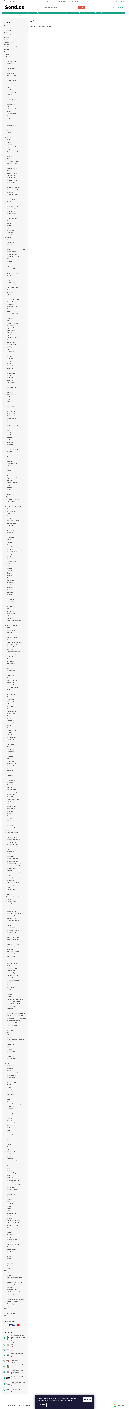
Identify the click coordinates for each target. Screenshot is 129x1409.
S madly (9, 1199)
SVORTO (9, 961)
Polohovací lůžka (11, 1151)
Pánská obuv (10, 949)
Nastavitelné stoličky (12, 1075)
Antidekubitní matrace (13, 1154)
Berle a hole (10, 1030)
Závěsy (9, 1087)
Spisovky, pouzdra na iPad (13, 449)
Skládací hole (10, 1056)
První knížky (10, 185)
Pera (7, 349)
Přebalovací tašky (12, 254)
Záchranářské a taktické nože (15, 866)
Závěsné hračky (11, 166)
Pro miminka (9, 135)
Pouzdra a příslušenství (13, 873)
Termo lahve (10, 233)
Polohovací (10, 1111)
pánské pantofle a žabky (13, 954)
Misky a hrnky (10, 718)
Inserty (9, 518)
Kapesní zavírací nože (12, 832)
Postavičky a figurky (12, 85)
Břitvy (8, 563)
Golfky (8, 149)
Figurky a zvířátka (11, 99)
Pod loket (10, 982)
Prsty (8, 1140)
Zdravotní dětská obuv (13, 928)
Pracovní (9, 1171)
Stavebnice (7, 40)
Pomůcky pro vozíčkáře (13, 1244)
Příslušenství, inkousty (12, 416)
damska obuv (10, 935)
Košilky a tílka (10, 304)
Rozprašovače (11, 713)
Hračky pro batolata (12, 168)
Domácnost (7, 49)
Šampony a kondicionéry (13, 652)
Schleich (9, 90)
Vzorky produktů (11, 828)
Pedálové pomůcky (12, 1078)
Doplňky (9, 1175)
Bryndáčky (10, 335)
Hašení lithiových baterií (13, 1292)
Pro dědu (9, 544)
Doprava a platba (74, 1)
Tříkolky (9, 159)
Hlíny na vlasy (10, 666)
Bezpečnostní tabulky (12, 1297)
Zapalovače (9, 497)
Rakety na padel (11, 1313)
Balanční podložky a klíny (13, 1223)
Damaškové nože (11, 878)
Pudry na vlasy (11, 671)
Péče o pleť (10, 818)
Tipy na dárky (10, 530)
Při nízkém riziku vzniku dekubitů (16, 1013)
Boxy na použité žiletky (13, 694)
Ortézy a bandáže (11, 1123)
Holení (7, 528)
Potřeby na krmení (12, 218)
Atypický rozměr (12, 994)
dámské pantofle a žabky (13, 942)
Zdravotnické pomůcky (12, 975)
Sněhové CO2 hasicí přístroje (14, 1282)
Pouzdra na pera (11, 409)
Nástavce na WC (11, 1194)
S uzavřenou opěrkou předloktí (15, 1042)
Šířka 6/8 (9, 573)
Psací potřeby (8, 347)
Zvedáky (9, 1090)
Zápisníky (9, 452)
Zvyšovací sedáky (12, 1092)
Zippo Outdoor (10, 525)
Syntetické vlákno (11, 590)
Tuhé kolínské (10, 704)
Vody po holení (11, 618)
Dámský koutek (11, 809)
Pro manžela (10, 533)
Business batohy (11, 909)
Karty (8, 106)
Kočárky (9, 137)
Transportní (10, 1116)
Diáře (8, 466)
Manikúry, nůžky (11, 890)
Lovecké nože (10, 849)
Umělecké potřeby (11, 394)
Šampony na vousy (12, 637)
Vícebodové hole (11, 1059)
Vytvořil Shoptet (121, 1405)
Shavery (9, 802)
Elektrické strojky (11, 561)
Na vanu (9, 1209)
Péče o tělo (10, 813)
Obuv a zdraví (8, 923)
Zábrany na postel (12, 294)
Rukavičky (9, 333)
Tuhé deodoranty (11, 711)
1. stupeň (9, 904)
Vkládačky (9, 133)
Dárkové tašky (10, 437)
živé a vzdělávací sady (12, 109)
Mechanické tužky (11, 385)
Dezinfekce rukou (11, 737)
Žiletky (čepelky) (11, 690)
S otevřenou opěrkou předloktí (15, 1040)
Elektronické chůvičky (13, 287)
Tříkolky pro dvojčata (13, 161)
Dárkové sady (10, 487)
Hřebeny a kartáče (12, 680)
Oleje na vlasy (10, 675)
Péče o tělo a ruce (11, 735)
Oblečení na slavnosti (12, 337)
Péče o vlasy (10, 649)
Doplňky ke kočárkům (12, 147)
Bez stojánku (10, 597)
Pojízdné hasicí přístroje (13, 1294)
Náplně (8, 430)
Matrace (9, 990)
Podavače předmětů (12, 1240)
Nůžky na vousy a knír (12, 644)
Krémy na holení (11, 609)
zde (71, 1400)
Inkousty (9, 421)
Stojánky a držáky (11, 721)
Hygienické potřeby (12, 266)
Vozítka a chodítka (12, 209)
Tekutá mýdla (10, 747)
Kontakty (49, 1)
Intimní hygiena (11, 744)
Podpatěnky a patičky (13, 968)
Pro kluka (9, 542)
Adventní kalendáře (12, 102)
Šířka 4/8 (9, 568)
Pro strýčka (10, 547)
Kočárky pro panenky (12, 195)
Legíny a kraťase (11, 328)
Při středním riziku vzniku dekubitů (16, 1016)
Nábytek (9, 237)
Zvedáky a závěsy (12, 1085)
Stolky (8, 1166)
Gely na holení (10, 611)
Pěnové (9, 992)
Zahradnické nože (11, 871)
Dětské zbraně (10, 73)
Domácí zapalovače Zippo (13, 521)
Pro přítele (10, 540)
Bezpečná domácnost (13, 290)
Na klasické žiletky (12, 552)
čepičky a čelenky (11, 330)
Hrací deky (10, 261)
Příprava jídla (10, 228)
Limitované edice (11, 371)
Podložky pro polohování (13, 1021)
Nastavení (41, 1405)
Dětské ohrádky (11, 292)
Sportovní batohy (11, 911)
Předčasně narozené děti (13, 299)
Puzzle (6, 28)
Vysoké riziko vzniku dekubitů (16, 1004)
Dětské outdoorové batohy (14, 913)
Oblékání (9, 1235)
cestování (9, 202)
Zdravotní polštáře (12, 1025)
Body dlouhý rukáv (12, 306)
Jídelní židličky (11, 242)
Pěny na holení (11, 613)
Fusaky (9, 142)
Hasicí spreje (10, 1287)
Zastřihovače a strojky (13, 799)
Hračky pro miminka (12, 164)
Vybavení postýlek (12, 247)
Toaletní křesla (10, 1254)
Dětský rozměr (12, 997)
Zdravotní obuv (10, 925)
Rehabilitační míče (12, 1228)
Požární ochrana (10, 1273)
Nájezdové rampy (11, 1249)
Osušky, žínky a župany (13, 273)
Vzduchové (10, 1009)
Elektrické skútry (11, 1097)
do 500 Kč (9, 354)
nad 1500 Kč (10, 359)
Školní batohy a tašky (12, 902)
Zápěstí (9, 1137)
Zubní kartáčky (11, 775)
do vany (9, 1206)
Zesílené (9, 1118)
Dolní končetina (11, 1125)
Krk (8, 1147)
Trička (8, 316)
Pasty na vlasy (10, 656)
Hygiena (9, 264)
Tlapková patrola (11, 75)
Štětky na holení (11, 578)
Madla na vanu (11, 1178)
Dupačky (9, 311)
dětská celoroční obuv (13, 930)
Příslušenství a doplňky (13, 516)
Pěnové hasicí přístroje (13, 1289)
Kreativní (9, 197)
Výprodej (6, 1306)
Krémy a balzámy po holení (14, 621)
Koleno (9, 1130)
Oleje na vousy (11, 630)
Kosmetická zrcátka (12, 730)
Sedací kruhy (10, 987)
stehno (9, 1132)
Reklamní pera (10, 392)
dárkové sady (10, 823)
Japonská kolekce (12, 504)
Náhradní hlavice (11, 692)
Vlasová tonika (11, 673)
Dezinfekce (10, 783)
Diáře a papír (9, 445)
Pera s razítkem (11, 414)
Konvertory (10, 423)
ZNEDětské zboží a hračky (11, 47)
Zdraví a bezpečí (11, 285)
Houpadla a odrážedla (13, 190)
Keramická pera (11, 373)
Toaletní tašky (10, 778)
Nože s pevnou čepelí (12, 847)
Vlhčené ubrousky (11, 761)
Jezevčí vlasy (10, 583)
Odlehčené (10, 1109)
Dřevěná (9, 1261)
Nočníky (9, 278)
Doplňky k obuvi (11, 959)
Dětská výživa (10, 230)
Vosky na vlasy (11, 663)
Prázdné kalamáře (11, 440)
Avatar (8, 83)
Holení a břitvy (10, 885)
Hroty (8, 428)
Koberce (9, 259)
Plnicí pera (9, 361)
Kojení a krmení (11, 216)
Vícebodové (10, 1044)
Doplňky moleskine (12, 916)
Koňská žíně (10, 587)
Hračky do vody (11, 178)
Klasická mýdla (11, 742)
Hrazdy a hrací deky (12, 180)
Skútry (8, 1099)
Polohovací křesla (11, 1080)
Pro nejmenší (7, 35)
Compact (9, 485)
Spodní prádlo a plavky (13, 325)
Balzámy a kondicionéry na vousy (15, 628)
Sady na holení (10, 592)
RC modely (9, 56)
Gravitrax (9, 111)
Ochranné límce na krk (13, 785)
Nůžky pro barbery (12, 790)
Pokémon (6, 45)
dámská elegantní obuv (13, 940)
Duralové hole (11, 1052)
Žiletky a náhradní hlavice (13, 687)
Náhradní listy (10, 461)
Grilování (9, 894)
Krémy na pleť (10, 754)
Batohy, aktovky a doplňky (13, 897)
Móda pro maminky (12, 344)
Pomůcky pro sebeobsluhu (14, 1230)
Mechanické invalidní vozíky (14, 1104)
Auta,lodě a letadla (11, 114)
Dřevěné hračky (11, 125)
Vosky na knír (10, 640)
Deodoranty (10, 706)
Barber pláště (10, 787)
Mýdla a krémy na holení (13, 604)
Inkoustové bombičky (12, 425)
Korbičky (9, 145)
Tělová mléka (10, 749)
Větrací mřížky (10, 1304)
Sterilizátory (10, 223)
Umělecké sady (11, 397)
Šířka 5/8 (9, 571)
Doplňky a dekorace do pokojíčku (16, 249)
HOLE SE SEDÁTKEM (12, 1054)
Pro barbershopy (11, 780)
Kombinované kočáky (12, 140)
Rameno (9, 1142)
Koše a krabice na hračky (13, 256)
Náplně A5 (9, 480)
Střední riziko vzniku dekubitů (16, 1001)
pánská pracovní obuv (13, 951)
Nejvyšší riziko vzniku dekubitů (16, 999)
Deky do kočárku (11, 154)
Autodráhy (9, 94)
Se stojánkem (10, 594)
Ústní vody (10, 773)
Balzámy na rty (11, 759)
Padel (7, 1311)
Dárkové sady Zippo (12, 523)
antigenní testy (11, 1028)
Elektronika (7, 25)
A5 (7, 454)
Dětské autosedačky (12, 206)
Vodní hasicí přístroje (12, 1285)
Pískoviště (10, 64)
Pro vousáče (10, 537)
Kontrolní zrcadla (11, 806)
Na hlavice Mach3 (11, 556)
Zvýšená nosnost (12, 1006)
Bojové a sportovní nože (13, 840)
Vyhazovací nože (11, 842)
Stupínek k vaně (11, 1182)
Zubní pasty (10, 771)
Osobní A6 (9, 468)
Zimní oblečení (11, 342)
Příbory (8, 887)
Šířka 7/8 (9, 575)
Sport (5, 1309)
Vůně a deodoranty (12, 697)
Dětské (9, 1035)
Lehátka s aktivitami (12, 199)
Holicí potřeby (10, 821)
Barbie (8, 87)
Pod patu (9, 985)
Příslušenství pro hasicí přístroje (15, 1299)
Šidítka (9, 225)
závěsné (9, 1211)
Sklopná (9, 1218)
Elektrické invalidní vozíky (13, 1094)
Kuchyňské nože (11, 875)
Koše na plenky (11, 283)
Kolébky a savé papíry (12, 418)
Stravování (10, 1242)
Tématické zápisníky (12, 464)
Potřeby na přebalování (13, 252)
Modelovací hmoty (11, 92)
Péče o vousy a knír (12, 625)
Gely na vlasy (10, 661)
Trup (8, 1149)
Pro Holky (6, 33)
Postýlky (9, 245)
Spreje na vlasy (11, 668)
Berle (8, 1032)
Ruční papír (9, 447)
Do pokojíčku (10, 235)
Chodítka (9, 1063)
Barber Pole (10, 797)
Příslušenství (10, 716)
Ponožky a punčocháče (13, 323)
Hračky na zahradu (11, 61)
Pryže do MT (10, 435)
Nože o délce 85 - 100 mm (13, 861)
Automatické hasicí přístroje (14, 1278)
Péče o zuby (10, 768)
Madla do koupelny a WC (13, 1185)
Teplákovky (10, 318)
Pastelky (9, 399)
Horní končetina (11, 1135)
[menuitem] (6, 13)
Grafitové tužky (11, 390)
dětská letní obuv (11, 932)
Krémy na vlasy (11, 659)
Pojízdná (9, 1071)
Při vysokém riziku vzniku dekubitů (16, 1018)
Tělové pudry (10, 752)
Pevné (9, 1216)
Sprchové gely (11, 740)
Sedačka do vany (11, 1204)
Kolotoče (9, 171)
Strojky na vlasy (11, 678)
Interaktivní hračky (11, 80)
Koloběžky (9, 128)
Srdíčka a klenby (11, 971)
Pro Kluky (6, 37)
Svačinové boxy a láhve (13, 921)
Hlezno (9, 1128)
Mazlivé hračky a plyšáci (13, 187)
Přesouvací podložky (12, 1023)
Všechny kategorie (9, 30)
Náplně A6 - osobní (12, 478)
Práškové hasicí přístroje (13, 1280)
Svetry (9, 340)
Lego (7, 54)
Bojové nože (10, 852)
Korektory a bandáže (12, 963)
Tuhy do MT (10, 433)
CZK (116, 1)
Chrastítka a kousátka (12, 173)
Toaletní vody (10, 699)
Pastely (9, 402)
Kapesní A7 (10, 471)
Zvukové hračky (11, 175)
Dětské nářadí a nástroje (13, 116)
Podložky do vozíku (12, 1011)
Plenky (9, 280)
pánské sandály (11, 956)
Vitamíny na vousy (11, 635)
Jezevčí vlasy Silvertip (13, 585)
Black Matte (10, 509)
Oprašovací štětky (12, 792)
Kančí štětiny (10, 580)
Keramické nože (11, 880)
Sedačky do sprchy (12, 1213)
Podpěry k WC (11, 1187)
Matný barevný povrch (13, 511)
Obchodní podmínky (60, 1)
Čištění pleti (10, 756)
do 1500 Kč (10, 356)
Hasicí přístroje (11, 1275)
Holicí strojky (10, 549)
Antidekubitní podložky (13, 980)
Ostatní (8, 130)
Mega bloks (10, 66)
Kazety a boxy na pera (12, 442)
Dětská (9, 1066)
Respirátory (10, 1251)
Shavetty (9, 554)
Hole (8, 1047)
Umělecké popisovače (13, 404)
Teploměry (10, 271)
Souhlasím (87, 1399)
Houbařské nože (11, 868)
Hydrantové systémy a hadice (14, 1301)
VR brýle (6, 1316)
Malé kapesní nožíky (12, 844)
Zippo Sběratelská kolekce (14, 499)
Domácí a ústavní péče (12, 1073)
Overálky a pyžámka (12, 314)
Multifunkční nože (11, 856)
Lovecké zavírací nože (13, 837)
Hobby (6, 1270)
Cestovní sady (11, 602)
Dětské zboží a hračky (10, 52)
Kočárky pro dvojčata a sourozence (16, 152)
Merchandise (10, 825)
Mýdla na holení (11, 606)
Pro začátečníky (11, 599)
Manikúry (9, 733)
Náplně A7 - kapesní (12, 483)
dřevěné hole (11, 1049)
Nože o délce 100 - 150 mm (14, 863)
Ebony (8, 514)
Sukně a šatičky (11, 321)
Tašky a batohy (11, 204)
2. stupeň (9, 906)
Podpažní (9, 1037)
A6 (7, 456)
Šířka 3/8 (9, 566)
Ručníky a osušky (11, 728)
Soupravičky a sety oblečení (14, 302)
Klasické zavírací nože (13, 835)
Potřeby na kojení (11, 221)
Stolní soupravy (11, 411)
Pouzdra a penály (11, 918)
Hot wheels (10, 78)
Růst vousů (10, 632)
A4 (7, 459)
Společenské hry (11, 104)
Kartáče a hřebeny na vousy (14, 642)
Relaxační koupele (12, 763)
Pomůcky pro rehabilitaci (13, 1220)
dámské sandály (11, 947)
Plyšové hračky (11, 68)
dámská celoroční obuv (13, 937)
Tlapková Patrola (8, 42)
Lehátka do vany (11, 268)
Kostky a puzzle (11, 183)
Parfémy (9, 709)
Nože (7, 830)
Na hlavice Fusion (11, 559)
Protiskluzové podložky (13, 1180)
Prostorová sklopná (12, 1190)
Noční (8, 1168)
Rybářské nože (11, 854)
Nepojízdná (10, 1068)
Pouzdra (9, 725)
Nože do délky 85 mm (12, 859)
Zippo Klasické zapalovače (14, 506)
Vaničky (9, 275)
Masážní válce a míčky (13, 1225)
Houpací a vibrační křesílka (14, 240)
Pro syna (9, 535)
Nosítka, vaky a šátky (12, 214)
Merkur (8, 121)
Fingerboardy (10, 97)
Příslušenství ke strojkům (13, 804)
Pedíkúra (9, 966)
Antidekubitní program (12, 978)
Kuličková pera (10, 352)
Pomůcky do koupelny (12, 1173)
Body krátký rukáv (12, 309)
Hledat (81, 7)
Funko (8, 71)
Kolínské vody (10, 702)
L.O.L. (8, 123)
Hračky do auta (11, 211)
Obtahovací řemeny (12, 723)
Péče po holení (10, 616)
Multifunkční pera (11, 387)
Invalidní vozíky (11, 1106)
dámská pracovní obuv (13, 944)
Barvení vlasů (10, 682)
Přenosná (10, 1197)
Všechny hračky (10, 59)
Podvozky (9, 156)
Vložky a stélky (11, 973)
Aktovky (9, 899)
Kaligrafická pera (11, 406)
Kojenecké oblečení (12, 297)
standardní (10, 1192)
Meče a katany (10, 892)
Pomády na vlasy (11, 654)
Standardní (10, 1113)
